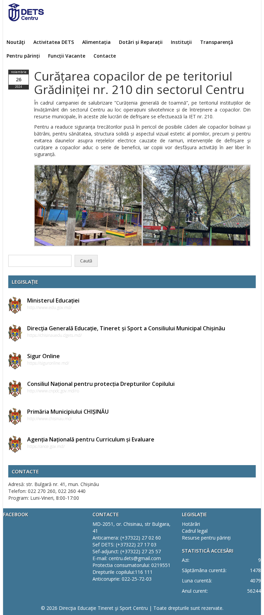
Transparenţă (216, 42)
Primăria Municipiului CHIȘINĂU (68, 411)
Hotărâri (191, 524)
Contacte (105, 55)
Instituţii (181, 42)
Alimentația (96, 42)
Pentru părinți (23, 55)
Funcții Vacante (66, 55)
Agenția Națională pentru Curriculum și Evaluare (90, 439)
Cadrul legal (195, 531)
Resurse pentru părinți (206, 537)
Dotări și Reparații (141, 42)
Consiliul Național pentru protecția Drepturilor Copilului (101, 384)
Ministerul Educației (53, 300)
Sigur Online (43, 356)
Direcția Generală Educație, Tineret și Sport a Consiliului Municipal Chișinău (126, 328)
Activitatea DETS (53, 42)
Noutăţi (16, 42)
